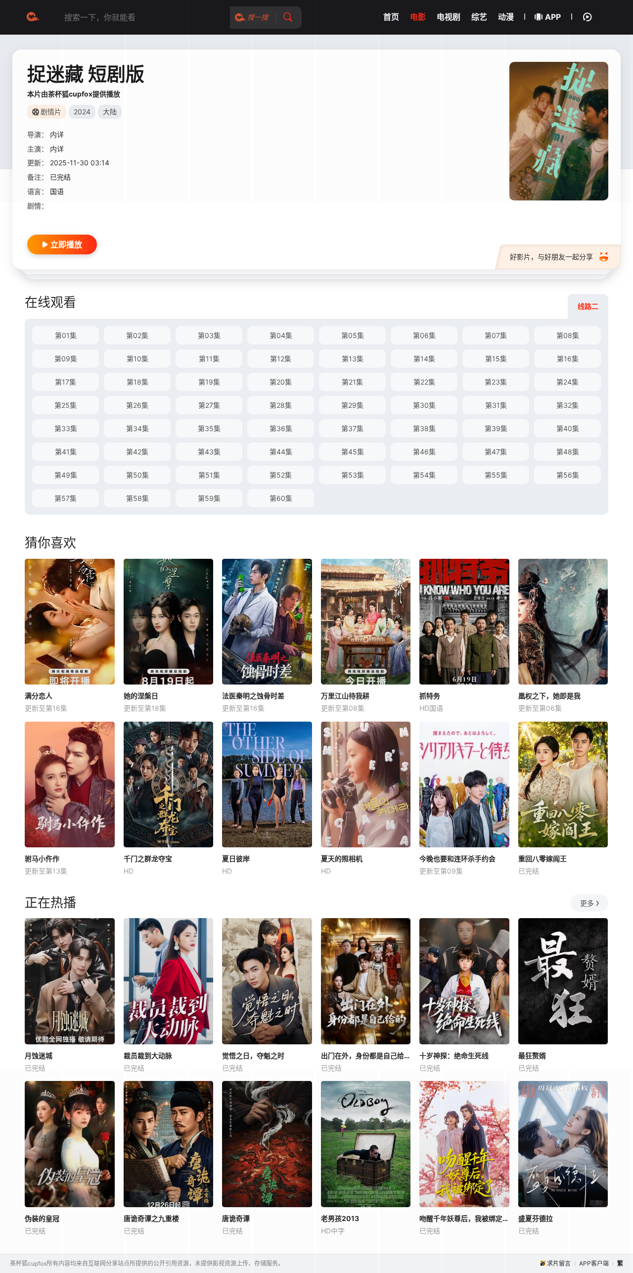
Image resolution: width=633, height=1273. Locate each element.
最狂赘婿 (532, 1055)
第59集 (209, 498)
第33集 (65, 428)
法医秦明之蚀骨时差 (253, 695)
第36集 (281, 428)
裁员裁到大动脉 (148, 1055)
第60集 (281, 498)
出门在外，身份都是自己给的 (366, 1055)
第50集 (137, 475)
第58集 (137, 498)
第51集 (209, 475)
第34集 (137, 428)
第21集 (352, 382)
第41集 (66, 451)
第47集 (496, 451)
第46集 (424, 451)
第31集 (496, 405)
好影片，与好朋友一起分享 (551, 256)
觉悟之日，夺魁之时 (253, 1055)
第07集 (496, 335)
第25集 (65, 405)
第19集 (209, 382)
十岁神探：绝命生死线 (454, 1055)
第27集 (209, 405)
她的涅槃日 (141, 695)
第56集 (567, 475)
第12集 (280, 358)
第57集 (65, 498)
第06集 (424, 335)
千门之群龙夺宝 (148, 858)
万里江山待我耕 (345, 695)
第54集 (424, 475)
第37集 (352, 428)
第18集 (137, 382)
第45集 (352, 451)
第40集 (567, 428)
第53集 (352, 475)
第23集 (496, 382)
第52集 (281, 475)
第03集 (209, 335)
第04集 (281, 335)
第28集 (281, 405)
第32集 (567, 405)
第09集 (65, 358)
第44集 (281, 451)
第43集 (209, 451)
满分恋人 (38, 695)
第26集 (137, 405)
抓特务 (429, 695)
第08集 (567, 335)
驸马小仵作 (42, 858)
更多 (587, 903)
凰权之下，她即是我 (549, 695)
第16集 (568, 358)
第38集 (424, 428)
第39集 (496, 428)
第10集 (137, 358)
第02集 (137, 335)
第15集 (496, 358)
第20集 (281, 382)
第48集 (567, 451)
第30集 (424, 405)
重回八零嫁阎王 (542, 858)
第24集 (567, 382)
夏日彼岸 (236, 858)
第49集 (65, 475)
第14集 (424, 358)
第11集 (209, 358)
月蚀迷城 (38, 1055)
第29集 (352, 405)
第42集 (137, 451)
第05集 (352, 335)
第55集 (496, 475)
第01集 (66, 335)
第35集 (209, 428)
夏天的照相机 (341, 858)
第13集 (352, 358)
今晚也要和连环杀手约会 (457, 858)
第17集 (65, 382)
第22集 (424, 382)
